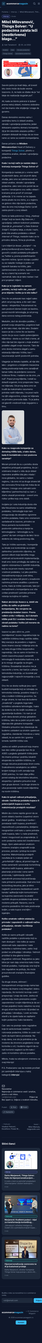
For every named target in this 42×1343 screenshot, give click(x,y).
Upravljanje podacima (22, 53)
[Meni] (39, 3)
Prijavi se (33, 1097)
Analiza (5, 50)
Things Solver (7, 53)
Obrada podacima (23, 50)
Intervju (14, 12)
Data (12, 50)
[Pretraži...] (34, 3)
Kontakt (21, 1322)
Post (14, 1107)
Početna (5, 12)
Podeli (25, 1107)
